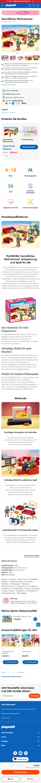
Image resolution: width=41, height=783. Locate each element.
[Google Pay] (30, 779)
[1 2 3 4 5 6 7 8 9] (7, 766)
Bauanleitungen (32, 555)
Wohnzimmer (5, 718)
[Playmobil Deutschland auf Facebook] (15, 753)
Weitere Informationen (8, 85)
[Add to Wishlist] (35, 31)
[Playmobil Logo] (11, 5)
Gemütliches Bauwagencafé (10, 713)
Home (3, 672)
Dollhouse (21, 672)
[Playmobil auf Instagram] (26, 753)
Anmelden (34, 696)
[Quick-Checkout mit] (10, 779)
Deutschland (22, 759)
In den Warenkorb (20, 772)
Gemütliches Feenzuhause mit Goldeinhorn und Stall (18, 709)
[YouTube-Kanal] (20, 753)
